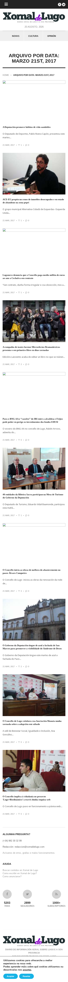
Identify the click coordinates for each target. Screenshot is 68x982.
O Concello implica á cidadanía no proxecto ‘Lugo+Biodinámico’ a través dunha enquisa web (26, 798)
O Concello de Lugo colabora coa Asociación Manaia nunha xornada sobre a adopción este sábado (32, 722)
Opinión (51, 36)
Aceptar (10, 976)
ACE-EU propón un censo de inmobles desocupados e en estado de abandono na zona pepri (33, 201)
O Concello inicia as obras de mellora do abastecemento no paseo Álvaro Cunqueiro (32, 571)
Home (6, 75)
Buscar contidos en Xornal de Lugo (20, 870)
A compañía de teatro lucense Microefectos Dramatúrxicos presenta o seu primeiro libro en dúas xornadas (31, 348)
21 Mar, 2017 (9, 145)
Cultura (33, 36)
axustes (27, 969)
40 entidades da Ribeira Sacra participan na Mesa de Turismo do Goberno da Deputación (33, 496)
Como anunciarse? (12, 876)
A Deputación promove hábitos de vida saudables (27, 127)
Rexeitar (26, 976)
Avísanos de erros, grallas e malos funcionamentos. (29, 853)
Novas (15, 36)
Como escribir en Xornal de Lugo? (20, 873)
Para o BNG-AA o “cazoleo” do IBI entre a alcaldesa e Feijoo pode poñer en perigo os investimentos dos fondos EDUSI (33, 420)
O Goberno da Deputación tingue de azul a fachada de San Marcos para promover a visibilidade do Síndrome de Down (32, 647)
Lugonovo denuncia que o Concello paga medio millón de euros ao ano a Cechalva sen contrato (34, 276)
